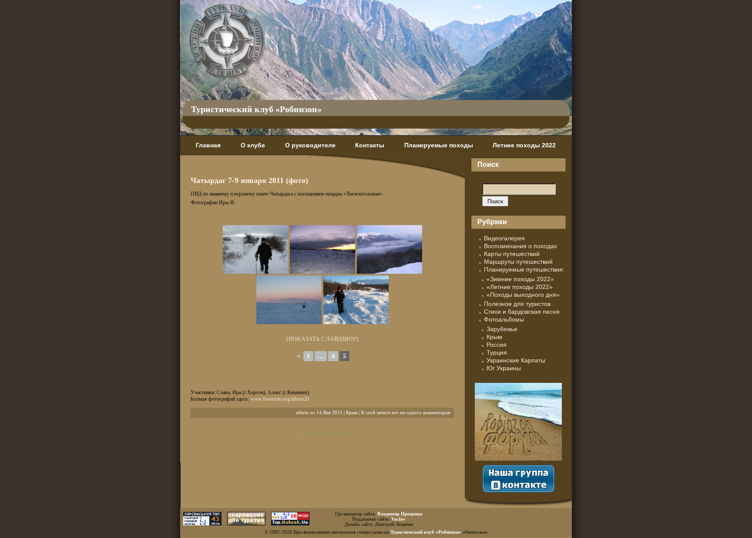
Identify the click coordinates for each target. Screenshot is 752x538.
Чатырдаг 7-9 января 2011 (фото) (249, 180)
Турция (497, 352)
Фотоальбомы (504, 319)
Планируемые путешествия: (524, 269)
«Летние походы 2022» (520, 286)
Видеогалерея (504, 238)
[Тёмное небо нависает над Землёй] (322, 249)
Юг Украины (504, 368)
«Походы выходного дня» (523, 294)
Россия (497, 344)
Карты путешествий (512, 253)
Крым (352, 412)
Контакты (369, 145)
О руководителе (310, 145)
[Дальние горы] (389, 249)
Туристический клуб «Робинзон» (256, 109)
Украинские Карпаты (516, 360)
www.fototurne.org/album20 (279, 399)
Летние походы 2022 (524, 145)
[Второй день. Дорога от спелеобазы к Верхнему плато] (255, 249)
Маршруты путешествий (518, 261)
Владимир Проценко (400, 513)
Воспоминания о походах (520, 245)
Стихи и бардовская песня (522, 311)
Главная (208, 145)
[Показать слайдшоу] (322, 338)
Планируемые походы (438, 145)
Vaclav (398, 518)
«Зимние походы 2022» (520, 279)
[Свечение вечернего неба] (289, 300)
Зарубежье (502, 328)
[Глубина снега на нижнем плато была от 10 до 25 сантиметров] (356, 300)
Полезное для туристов (517, 303)
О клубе (253, 145)
